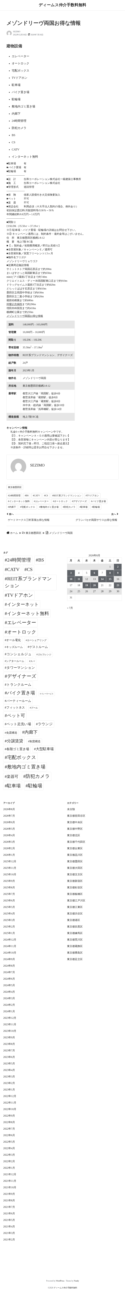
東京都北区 (73, 835)
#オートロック (60, 501)
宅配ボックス (21, 757)
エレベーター (21, 622)
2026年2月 (9, 848)
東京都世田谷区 (76, 815)
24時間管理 (19, 560)
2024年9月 (9, 959)
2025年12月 (9, 861)
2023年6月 (9, 1057)
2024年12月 (9, 939)
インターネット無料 (28, 613)
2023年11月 (9, 1024)
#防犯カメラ (69, 507)
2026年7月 (9, 815)
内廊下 (31, 732)
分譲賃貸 (15, 741)
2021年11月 (9, 1180)
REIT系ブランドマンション (28, 582)
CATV (13, 569)
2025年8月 (9, 887)
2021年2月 (9, 1239)
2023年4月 (9, 1070)
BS (41, 560)
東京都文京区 (75, 874)
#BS (27, 495)
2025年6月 (9, 900)
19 (86, 585)
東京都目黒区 (75, 926)
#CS (46, 495)
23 (118, 585)
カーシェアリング (37, 640)
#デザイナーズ (79, 501)
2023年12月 (9, 1017)
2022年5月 (9, 1141)
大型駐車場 (45, 749)
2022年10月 (9, 1109)
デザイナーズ (21, 676)
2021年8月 (9, 1200)
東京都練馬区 (75, 933)
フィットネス (15, 707)
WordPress (60, 1281)
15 (110, 579)
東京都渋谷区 (75, 913)
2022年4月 (9, 1148)
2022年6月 (9, 1135)
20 (94, 585)
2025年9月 (9, 881)
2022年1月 (9, 1167)
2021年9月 (9, 1194)
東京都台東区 (75, 848)
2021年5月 (9, 1220)
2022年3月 (9, 1154)
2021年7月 (9, 1207)
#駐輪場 (96, 507)
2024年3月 (9, 998)
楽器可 (12, 776)
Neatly (76, 1281)
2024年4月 (9, 991)
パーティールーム (18, 701)
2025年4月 (9, 913)
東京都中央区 (75, 822)
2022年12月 (9, 1096)
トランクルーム (19, 685)
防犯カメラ (38, 776)
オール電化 (13, 640)
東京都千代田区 (76, 841)
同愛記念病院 (14, 304)
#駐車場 (84, 507)
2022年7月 (9, 1128)
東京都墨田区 (15, 487)
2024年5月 (9, 985)
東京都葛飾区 (75, 946)
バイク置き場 (21, 692)
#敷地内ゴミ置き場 (49, 507)
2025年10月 (9, 874)
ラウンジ (45, 724)
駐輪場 (35, 785)
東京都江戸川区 (76, 900)
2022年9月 (9, 1115)
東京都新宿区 (75, 881)
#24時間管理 (14, 495)
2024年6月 (9, 978)
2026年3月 (9, 841)
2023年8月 (9, 1044)
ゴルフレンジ (44, 654)
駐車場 (14, 785)
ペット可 (16, 715)
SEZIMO (16, 31)
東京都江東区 (75, 907)
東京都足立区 (75, 959)
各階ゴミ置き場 (17, 749)
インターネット (23, 604)
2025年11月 (9, 868)
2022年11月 (9, 1102)
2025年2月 (9, 926)
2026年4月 (9, 835)
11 (79, 579)
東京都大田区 (75, 868)
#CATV (36, 495)
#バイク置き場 (98, 501)
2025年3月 (9, 920)
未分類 (71, 809)
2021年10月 (9, 1187)
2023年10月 (9, 1031)
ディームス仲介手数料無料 (62, 5)
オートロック (21, 632)
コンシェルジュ (19, 654)
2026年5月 (9, 828)
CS (30, 569)
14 (102, 579)
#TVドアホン (92, 495)
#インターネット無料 (19, 501)
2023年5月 (9, 1063)
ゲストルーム (38, 647)
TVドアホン (20, 595)
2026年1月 (9, 854)
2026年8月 (9, 809)
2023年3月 (9, 1076)
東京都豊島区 (75, 952)
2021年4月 (9, 1226)
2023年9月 (9, 1037)
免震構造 (11, 732)
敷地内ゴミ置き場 (26, 766)
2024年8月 (9, 965)
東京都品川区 (75, 854)
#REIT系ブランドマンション (66, 495)
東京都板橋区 (75, 894)
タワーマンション (21, 668)
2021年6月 (9, 1213)
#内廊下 (12, 507)
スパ (32, 661)
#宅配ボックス (27, 507)
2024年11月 (9, 946)
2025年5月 (9, 907)
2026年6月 (9, 822)
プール (34, 707)
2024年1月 (9, 1011)
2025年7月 (9, 894)
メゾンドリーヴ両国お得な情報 (25, 316)
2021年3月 (9, 1233)
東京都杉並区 (75, 887)
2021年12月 (9, 1174)
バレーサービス (47, 694)
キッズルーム (14, 647)
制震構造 (35, 741)
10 (71, 579)
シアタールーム (15, 661)
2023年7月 (9, 1050)
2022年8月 (9, 1122)
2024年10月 (9, 952)
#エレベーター (41, 501)
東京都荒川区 (75, 939)
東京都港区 (73, 920)
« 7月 (70, 608)
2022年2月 (9, 1161)
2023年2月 (9, 1083)
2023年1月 (9, 1089)
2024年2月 (9, 1004)
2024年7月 (9, 972)
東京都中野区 (75, 828)
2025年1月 (9, 933)
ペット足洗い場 (19, 724)
